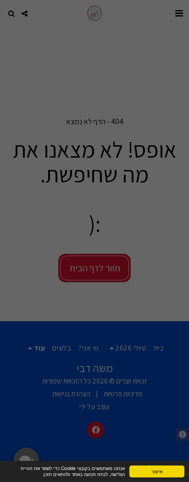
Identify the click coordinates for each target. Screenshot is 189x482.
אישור (156, 471)
